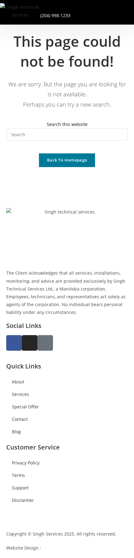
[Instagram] (29, 343)
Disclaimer (23, 500)
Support (20, 488)
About (18, 382)
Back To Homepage (67, 160)
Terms (18, 475)
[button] (107, 11)
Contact (20, 419)
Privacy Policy (26, 463)
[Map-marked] (45, 343)
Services (20, 394)
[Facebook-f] (14, 343)
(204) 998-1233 (55, 15)
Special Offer (25, 407)
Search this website (67, 124)
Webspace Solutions (62, 548)
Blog (16, 432)
